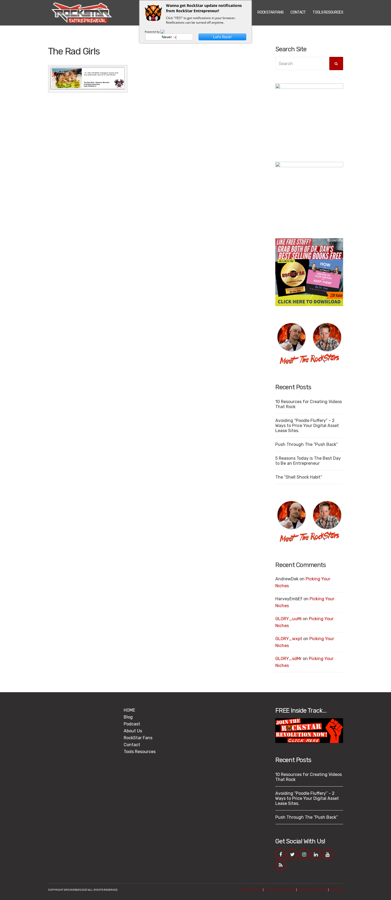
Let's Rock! (222, 37)
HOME (129, 710)
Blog (128, 717)
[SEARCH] (336, 63)
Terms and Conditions (280, 889)
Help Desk (336, 889)
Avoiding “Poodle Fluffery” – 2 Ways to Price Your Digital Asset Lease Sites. (307, 425)
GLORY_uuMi (288, 618)
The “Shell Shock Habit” (298, 477)
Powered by (152, 31)
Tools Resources (328, 12)
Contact (298, 12)
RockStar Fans (270, 12)
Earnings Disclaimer (312, 889)
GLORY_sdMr (288, 658)
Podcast (132, 723)
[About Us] (309, 343)
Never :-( (169, 37)
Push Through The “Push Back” (306, 444)
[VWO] (165, 31)
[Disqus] (157, 163)
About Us (133, 730)
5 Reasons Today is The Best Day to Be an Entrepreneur (308, 461)
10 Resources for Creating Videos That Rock (308, 404)
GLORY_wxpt (288, 638)
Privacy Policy (251, 889)
